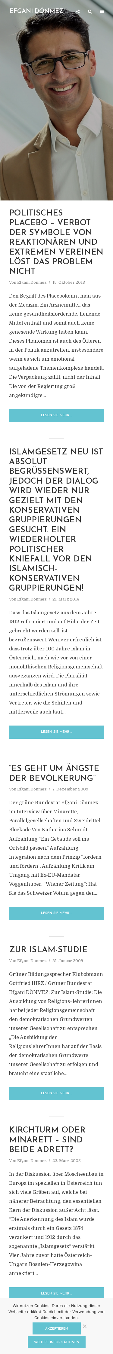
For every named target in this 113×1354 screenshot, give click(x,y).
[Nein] (84, 1326)
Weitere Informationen (56, 1342)
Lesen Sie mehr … (56, 415)
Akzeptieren (56, 1329)
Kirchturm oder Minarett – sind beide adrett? (47, 1140)
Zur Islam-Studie (48, 950)
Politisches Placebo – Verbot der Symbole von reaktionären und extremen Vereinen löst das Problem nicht (56, 242)
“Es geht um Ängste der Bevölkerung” (54, 774)
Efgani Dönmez (32, 282)
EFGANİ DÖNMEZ (37, 11)
